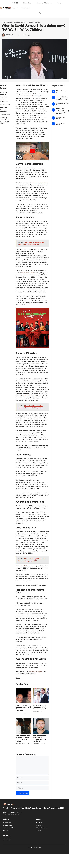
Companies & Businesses (44, 3)
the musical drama (27, 273)
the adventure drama (28, 396)
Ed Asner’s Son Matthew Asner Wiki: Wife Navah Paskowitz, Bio (23, 708)
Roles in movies (4, 101)
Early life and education (3, 97)
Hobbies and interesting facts (4, 118)
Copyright (6, 830)
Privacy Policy (7, 825)
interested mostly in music (39, 183)
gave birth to (25, 566)
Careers (38, 830)
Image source (19, 349)
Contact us (39, 825)
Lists (13, 8)
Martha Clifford (10, 34)
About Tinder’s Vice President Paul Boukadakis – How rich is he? (40, 738)
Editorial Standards (41, 828)
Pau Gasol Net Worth (60, 123)
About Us (39, 822)
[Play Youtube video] (32, 151)
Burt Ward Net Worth (60, 118)
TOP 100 (15, 3)
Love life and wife (5, 114)
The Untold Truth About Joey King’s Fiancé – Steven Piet (40, 707)
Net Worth (24, 8)
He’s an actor (34, 96)
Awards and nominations (3, 110)
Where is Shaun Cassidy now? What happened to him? (62, 97)
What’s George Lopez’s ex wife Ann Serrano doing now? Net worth (62, 111)
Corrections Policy (8, 828)
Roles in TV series (5, 104)
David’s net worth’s (35, 671)
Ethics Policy (7, 822)
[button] (40, 12)
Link (23, 35)
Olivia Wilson (19, 713)
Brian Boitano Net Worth (61, 91)
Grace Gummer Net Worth (62, 104)
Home (3, 22)
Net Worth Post (37, 847)
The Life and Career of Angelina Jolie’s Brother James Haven (23, 738)
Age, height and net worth (4, 122)
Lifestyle (60, 3)
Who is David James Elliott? (3, 93)
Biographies (27, 3)
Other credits (3, 107)
